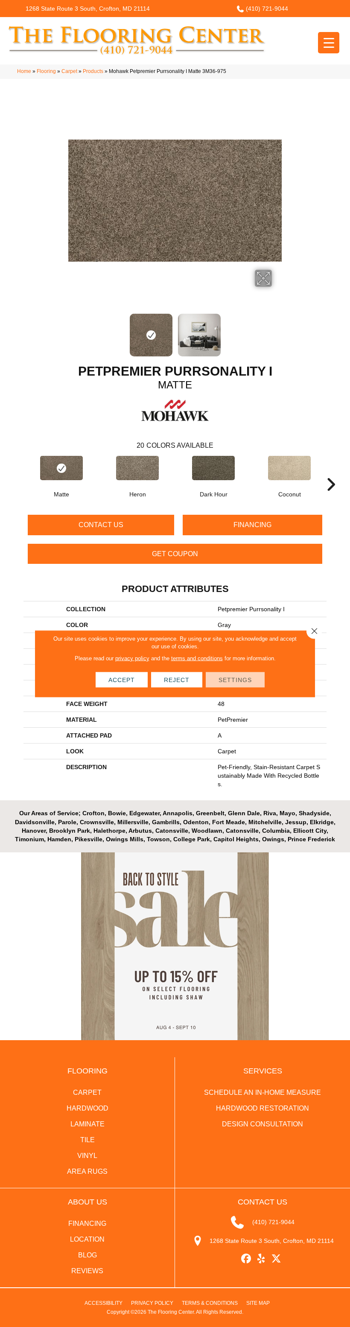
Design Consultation (262, 1124)
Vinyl (87, 1155)
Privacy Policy (152, 1303)
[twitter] (276, 1259)
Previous (72, 331)
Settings (235, 679)
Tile (87, 1139)
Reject (177, 679)
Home (24, 71)
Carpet (69, 71)
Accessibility (103, 1303)
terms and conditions (197, 658)
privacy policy (132, 658)
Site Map (258, 1303)
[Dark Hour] (213, 468)
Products (93, 71)
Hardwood (87, 1108)
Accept (121, 679)
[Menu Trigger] (328, 42)
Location (87, 1239)
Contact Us (101, 524)
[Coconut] (289, 468)
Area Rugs (87, 1171)
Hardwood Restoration (262, 1108)
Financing (252, 524)
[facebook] (246, 1259)
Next (277, 331)
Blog (87, 1255)
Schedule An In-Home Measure (262, 1092)
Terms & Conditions (210, 1303)
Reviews (87, 1271)
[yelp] (261, 1259)
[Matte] (61, 468)
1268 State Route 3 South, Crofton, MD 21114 (88, 8)
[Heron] (137, 468)
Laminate (87, 1124)
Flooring (46, 71)
